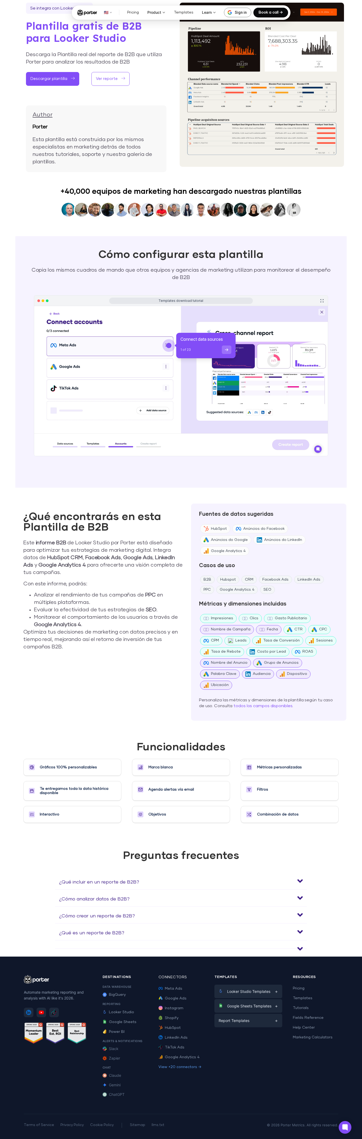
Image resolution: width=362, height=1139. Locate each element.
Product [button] (154, 12)
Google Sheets (122, 1022)
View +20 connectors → (179, 1067)
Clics (254, 618)
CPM (215, 640)
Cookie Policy (102, 1125)
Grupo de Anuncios (281, 663)
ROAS (307, 651)
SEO (267, 589)
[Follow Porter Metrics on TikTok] (54, 1012)
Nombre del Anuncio (229, 663)
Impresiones (222, 618)
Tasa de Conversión (281, 640)
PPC (207, 589)
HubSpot (219, 529)
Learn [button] (207, 12)
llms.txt (158, 1125)
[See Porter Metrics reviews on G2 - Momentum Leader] (33, 1034)
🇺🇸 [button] (106, 12)
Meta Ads (173, 988)
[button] (181, 881)
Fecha (272, 629)
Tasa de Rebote (226, 651)
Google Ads (176, 998)
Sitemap (137, 1125)
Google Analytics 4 (228, 551)
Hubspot (228, 579)
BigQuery (117, 995)
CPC (323, 629)
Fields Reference (308, 1018)
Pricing (133, 12)
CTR (298, 629)
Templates (183, 12)
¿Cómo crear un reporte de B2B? (97, 916)
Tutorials (301, 1008)
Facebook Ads (275, 579)
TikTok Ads (174, 1047)
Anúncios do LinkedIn (283, 540)
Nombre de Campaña (230, 629)
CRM (249, 579)
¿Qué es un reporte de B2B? (91, 933)
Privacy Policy (72, 1125)
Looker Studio (121, 1012)
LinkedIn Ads (309, 579)
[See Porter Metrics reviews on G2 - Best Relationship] (77, 1034)
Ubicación (220, 685)
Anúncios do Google (229, 540)
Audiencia (262, 674)
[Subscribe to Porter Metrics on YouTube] (41, 1012)
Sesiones (324, 640)
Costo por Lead (271, 651)
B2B (207, 579)
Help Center (304, 1027)
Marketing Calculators (313, 1037)
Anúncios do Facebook (264, 529)
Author (42, 115)
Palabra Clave (223, 674)
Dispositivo (297, 674)
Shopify (172, 1018)
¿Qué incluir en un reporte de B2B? (99, 882)
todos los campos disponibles (262, 706)
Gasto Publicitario (291, 618)
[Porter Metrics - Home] (87, 12)
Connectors (172, 977)
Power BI (117, 1032)
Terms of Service (39, 1125)
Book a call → (271, 12)
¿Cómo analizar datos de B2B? (94, 899)
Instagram (174, 1008)
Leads (241, 640)
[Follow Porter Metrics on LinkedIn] (28, 1012)
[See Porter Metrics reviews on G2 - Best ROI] (55, 1034)
